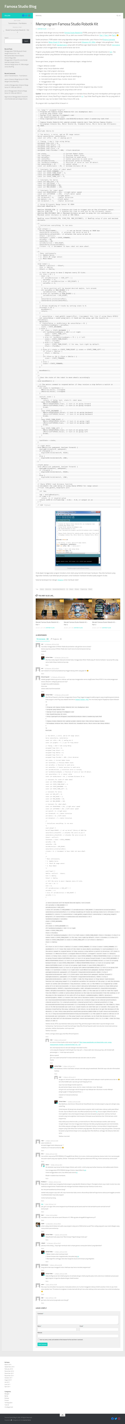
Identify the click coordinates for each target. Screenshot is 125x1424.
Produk (7, 1400)
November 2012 (9, 1371)
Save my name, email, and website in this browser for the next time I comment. (61, 1339)
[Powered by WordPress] (11, 1420)
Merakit (71, 589)
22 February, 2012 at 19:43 (52, 644)
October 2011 (8, 1378)
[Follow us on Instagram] (29, 15)
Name (40, 1326)
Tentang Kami (8, 1402)
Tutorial (7, 1405)
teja (42, 1204)
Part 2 (107, 35)
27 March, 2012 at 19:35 (52, 1140)
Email (82, 1326)
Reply (42, 654)
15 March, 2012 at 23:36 (74, 1101)
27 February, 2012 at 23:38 (61, 695)
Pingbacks (57, 639)
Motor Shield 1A (54, 42)
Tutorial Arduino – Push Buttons (18, 76)
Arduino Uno (48, 589)
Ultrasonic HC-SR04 (88, 42)
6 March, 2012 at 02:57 (60, 1040)
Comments (43, 639)
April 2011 (7, 1386)
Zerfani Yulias (42, 29)
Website (40, 1332)
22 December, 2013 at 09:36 (53, 1223)
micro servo (116, 45)
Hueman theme (27, 1420)
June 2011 (7, 1384)
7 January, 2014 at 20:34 (61, 1234)
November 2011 (9, 1375)
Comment (41, 1313)
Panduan (77, 589)
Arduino (60, 580)
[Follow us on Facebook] (23, 15)
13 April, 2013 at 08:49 (51, 1215)
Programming (84, 589)
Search (6, 38)
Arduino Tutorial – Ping (81, 699)
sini (111, 52)
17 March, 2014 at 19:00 (61, 1273)
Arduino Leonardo (109, 40)
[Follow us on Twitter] (26, 15)
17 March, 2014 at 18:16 (61, 1251)
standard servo (62, 45)
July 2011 (7, 1382)
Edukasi (7, 1398)
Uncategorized (9, 1407)
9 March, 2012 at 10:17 (69, 1066)
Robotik (90, 589)
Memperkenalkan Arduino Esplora (14, 55)
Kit (67, 589)
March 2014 (8, 1364)
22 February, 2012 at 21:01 (61, 657)
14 (62, 600)
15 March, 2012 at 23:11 (69, 1077)
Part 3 (114, 35)
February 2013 (9, 1369)
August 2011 (8, 1380)
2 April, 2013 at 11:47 (50, 1204)
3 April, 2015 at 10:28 (51, 1284)
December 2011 (9, 1373)
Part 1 (102, 35)
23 (119, 15)
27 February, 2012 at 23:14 (58, 677)
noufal (6, 85)
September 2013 (9, 1367)
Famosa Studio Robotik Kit (73, 33)
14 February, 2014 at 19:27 (54, 1243)
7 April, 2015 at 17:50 (50, 1297)
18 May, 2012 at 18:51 (56, 1165)
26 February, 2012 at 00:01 (52, 668)
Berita (6, 1396)
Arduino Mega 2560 (10, 58)
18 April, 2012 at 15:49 (51, 1154)
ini (82, 96)
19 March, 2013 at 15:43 (54, 1182)
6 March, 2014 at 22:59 (56, 1265)
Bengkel (39, 15)
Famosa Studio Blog (20, 6)
